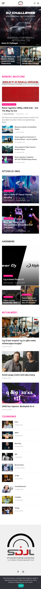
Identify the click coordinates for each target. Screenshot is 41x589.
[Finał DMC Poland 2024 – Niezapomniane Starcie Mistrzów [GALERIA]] (20, 220)
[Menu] (3, 3)
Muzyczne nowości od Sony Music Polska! (26, 128)
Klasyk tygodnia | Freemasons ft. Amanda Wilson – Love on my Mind (26, 138)
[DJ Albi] (7, 478)
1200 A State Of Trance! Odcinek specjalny (18, 196)
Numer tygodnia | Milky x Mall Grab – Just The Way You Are (20, 109)
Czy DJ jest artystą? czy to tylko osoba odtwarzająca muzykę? (31, 61)
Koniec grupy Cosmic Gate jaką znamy (18, 374)
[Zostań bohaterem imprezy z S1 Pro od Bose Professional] (30, 296)
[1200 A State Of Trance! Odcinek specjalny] (20, 189)
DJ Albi (17, 475)
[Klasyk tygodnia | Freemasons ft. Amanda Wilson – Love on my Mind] (7, 139)
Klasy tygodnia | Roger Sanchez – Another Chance (26, 148)
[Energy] (7, 510)
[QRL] (7, 456)
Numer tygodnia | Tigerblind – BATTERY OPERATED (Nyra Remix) (26, 158)
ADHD (16, 432)
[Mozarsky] (7, 446)
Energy (17, 508)
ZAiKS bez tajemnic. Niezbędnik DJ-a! (18, 406)
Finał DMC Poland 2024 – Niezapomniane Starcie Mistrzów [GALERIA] (18, 225)
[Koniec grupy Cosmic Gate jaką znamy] (20, 361)
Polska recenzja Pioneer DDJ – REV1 (10, 301)
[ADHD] (7, 435)
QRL (16, 454)
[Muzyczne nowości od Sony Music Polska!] (7, 129)
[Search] (38, 3)
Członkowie (9, 416)
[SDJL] (20, 3)
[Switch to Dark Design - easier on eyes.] (34, 3)
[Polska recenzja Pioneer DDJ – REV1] (11, 296)
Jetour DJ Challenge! (9, 43)
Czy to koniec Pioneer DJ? (13, 279)
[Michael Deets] (7, 467)
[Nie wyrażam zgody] (39, 582)
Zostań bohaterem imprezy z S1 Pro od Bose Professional (29, 300)
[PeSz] (7, 424)
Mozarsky (18, 443)
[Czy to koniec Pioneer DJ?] (20, 266)
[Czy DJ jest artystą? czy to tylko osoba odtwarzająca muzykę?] (31, 56)
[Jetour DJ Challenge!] (20, 26)
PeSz (16, 422)
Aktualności (9, 312)
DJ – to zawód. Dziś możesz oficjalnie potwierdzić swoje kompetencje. (8, 60)
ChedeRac (18, 497)
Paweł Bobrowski (20, 486)
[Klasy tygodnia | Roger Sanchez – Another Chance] (7, 149)
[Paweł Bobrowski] (7, 489)
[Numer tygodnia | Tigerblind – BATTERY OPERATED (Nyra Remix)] (7, 159)
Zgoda (21, 585)
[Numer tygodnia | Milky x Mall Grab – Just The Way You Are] (20, 91)
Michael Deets (19, 465)
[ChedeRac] (7, 499)
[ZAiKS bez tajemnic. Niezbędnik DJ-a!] (20, 393)
